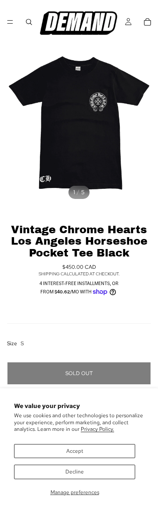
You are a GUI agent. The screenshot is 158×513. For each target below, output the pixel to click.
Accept (74, 451)
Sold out (79, 373)
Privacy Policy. (97, 429)
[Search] (29, 22)
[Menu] (10, 22)
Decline (74, 471)
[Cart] (147, 22)
